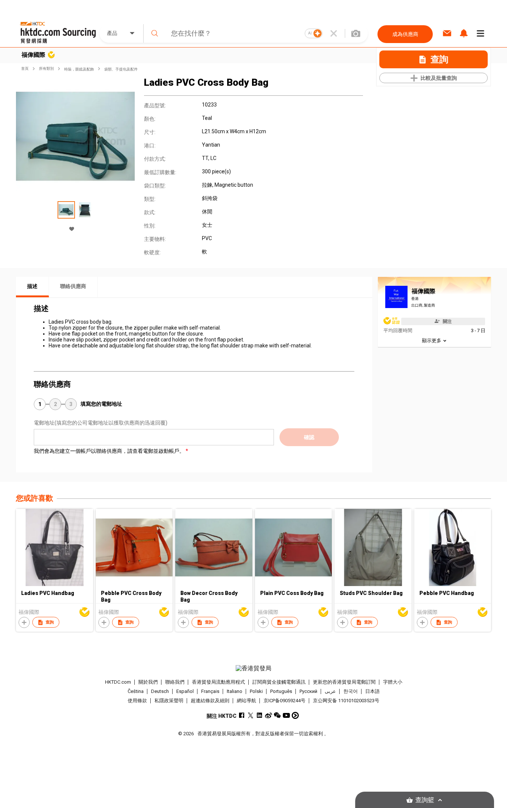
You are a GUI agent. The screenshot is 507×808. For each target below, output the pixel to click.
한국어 (350, 691)
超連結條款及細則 (210, 700)
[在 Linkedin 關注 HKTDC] (259, 715)
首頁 (25, 68)
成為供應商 (405, 34)
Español (185, 691)
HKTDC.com (118, 682)
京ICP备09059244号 (284, 700)
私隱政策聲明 (168, 700)
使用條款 (137, 700)
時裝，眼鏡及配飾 (79, 69)
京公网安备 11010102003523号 (346, 700)
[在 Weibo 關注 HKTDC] (268, 715)
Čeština (136, 691)
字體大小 (392, 682)
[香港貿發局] (253, 668)
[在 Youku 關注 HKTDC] (295, 715)
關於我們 (148, 682)
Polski (256, 691)
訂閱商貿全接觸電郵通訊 (278, 682)
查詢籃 (424, 800)
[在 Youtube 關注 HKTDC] (286, 715)
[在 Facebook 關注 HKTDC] (241, 715)
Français (210, 691)
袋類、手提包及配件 (121, 69)
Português (281, 691)
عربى (330, 691)
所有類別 (46, 68)
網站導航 (246, 700)
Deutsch (160, 691)
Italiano (234, 691)
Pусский (308, 691)
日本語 (372, 691)
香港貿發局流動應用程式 (218, 682)
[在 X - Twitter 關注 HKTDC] (250, 715)
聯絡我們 (174, 682)
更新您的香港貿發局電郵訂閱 (344, 682)
